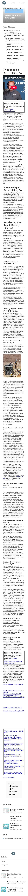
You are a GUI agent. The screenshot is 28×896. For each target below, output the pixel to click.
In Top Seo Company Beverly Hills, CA (13, 711)
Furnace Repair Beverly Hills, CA (13, 33)
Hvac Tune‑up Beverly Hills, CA (12, 30)
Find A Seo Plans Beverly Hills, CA (12, 707)
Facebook (15, 786)
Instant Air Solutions (11, 32)
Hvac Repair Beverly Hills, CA (11, 695)
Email (13, 794)
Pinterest (14, 791)
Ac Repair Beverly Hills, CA (13, 58)
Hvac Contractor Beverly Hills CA (14, 838)
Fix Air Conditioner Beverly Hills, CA (13, 684)
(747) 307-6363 (8, 109)
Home (13, 2)
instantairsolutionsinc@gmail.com (13, 661)
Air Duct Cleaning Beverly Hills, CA (14, 38)
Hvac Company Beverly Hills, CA (12, 694)
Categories (21, 2)
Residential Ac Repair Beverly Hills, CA (13, 697)
